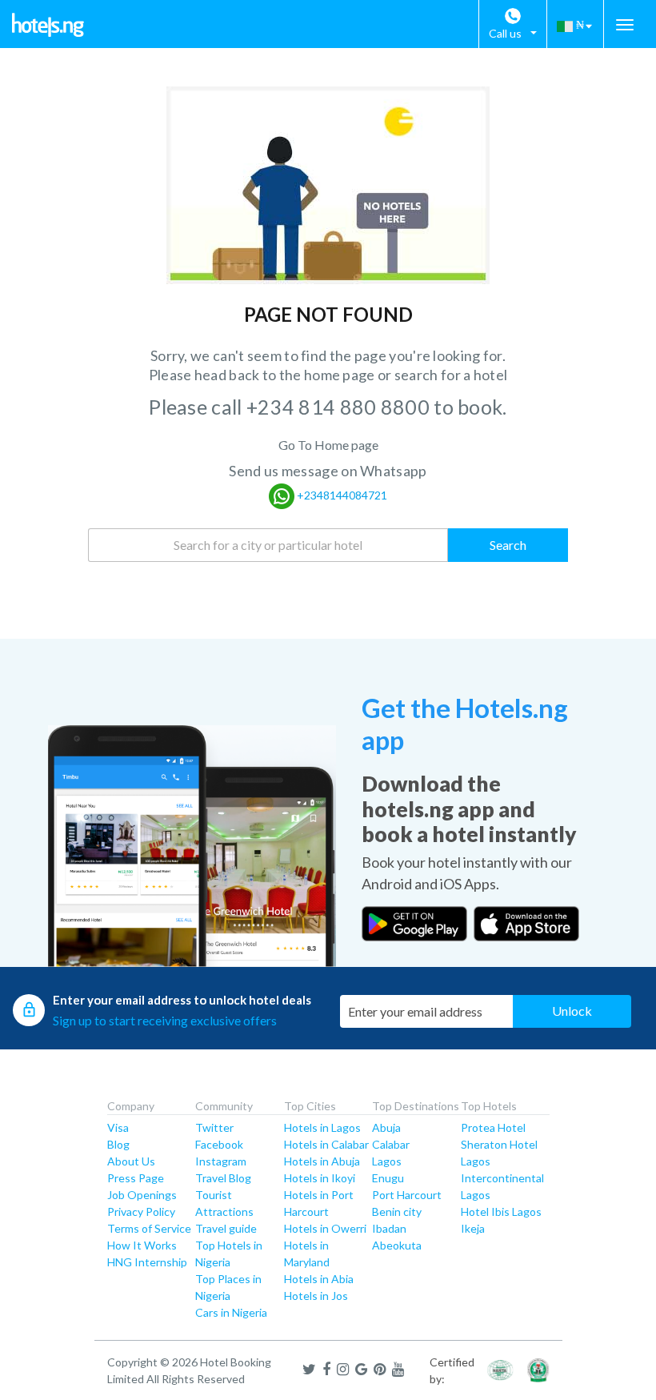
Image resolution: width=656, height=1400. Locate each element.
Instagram (220, 1161)
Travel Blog (223, 1178)
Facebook (219, 1144)
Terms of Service (149, 1228)
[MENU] (625, 25)
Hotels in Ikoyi (319, 1178)
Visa (118, 1127)
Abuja (386, 1127)
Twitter (214, 1127)
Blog (118, 1144)
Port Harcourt (407, 1194)
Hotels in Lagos (322, 1127)
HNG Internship (147, 1262)
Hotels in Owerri (325, 1228)
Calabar (391, 1144)
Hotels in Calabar (326, 1144)
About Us (131, 1161)
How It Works (142, 1245)
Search (508, 544)
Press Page (135, 1178)
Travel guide (226, 1228)
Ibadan (389, 1228)
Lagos (387, 1161)
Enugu (388, 1178)
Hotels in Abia (319, 1279)
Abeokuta (397, 1245)
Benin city (397, 1211)
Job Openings (142, 1194)
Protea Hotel (493, 1127)
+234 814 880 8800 (340, 407)
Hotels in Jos (316, 1295)
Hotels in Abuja (322, 1161)
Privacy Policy (141, 1211)
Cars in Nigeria (231, 1312)
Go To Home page (328, 444)
